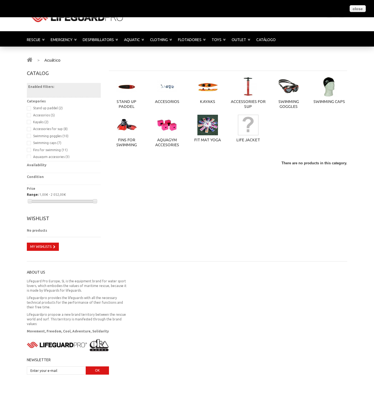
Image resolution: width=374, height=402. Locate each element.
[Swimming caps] (329, 86)
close (358, 9)
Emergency (62, 40)
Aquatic (132, 40)
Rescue (34, 40)
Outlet (239, 40)
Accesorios (167, 101)
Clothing (159, 40)
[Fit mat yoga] (207, 125)
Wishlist (38, 218)
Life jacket (248, 139)
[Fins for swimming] (126, 125)
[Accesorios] (167, 86)
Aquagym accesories (167, 142)
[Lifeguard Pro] (78, 17)
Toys (216, 40)
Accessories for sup (248, 104)
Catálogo (266, 40)
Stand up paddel (126, 104)
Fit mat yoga (207, 139)
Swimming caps (329, 101)
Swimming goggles (288, 104)
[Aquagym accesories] (167, 125)
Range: (33, 194)
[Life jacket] (248, 125)
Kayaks (207, 101)
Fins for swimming (126, 142)
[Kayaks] (207, 86)
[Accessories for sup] (248, 86)
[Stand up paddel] (126, 86)
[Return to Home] (29, 59)
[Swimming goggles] (288, 86)
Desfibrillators (98, 40)
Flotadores (190, 40)
